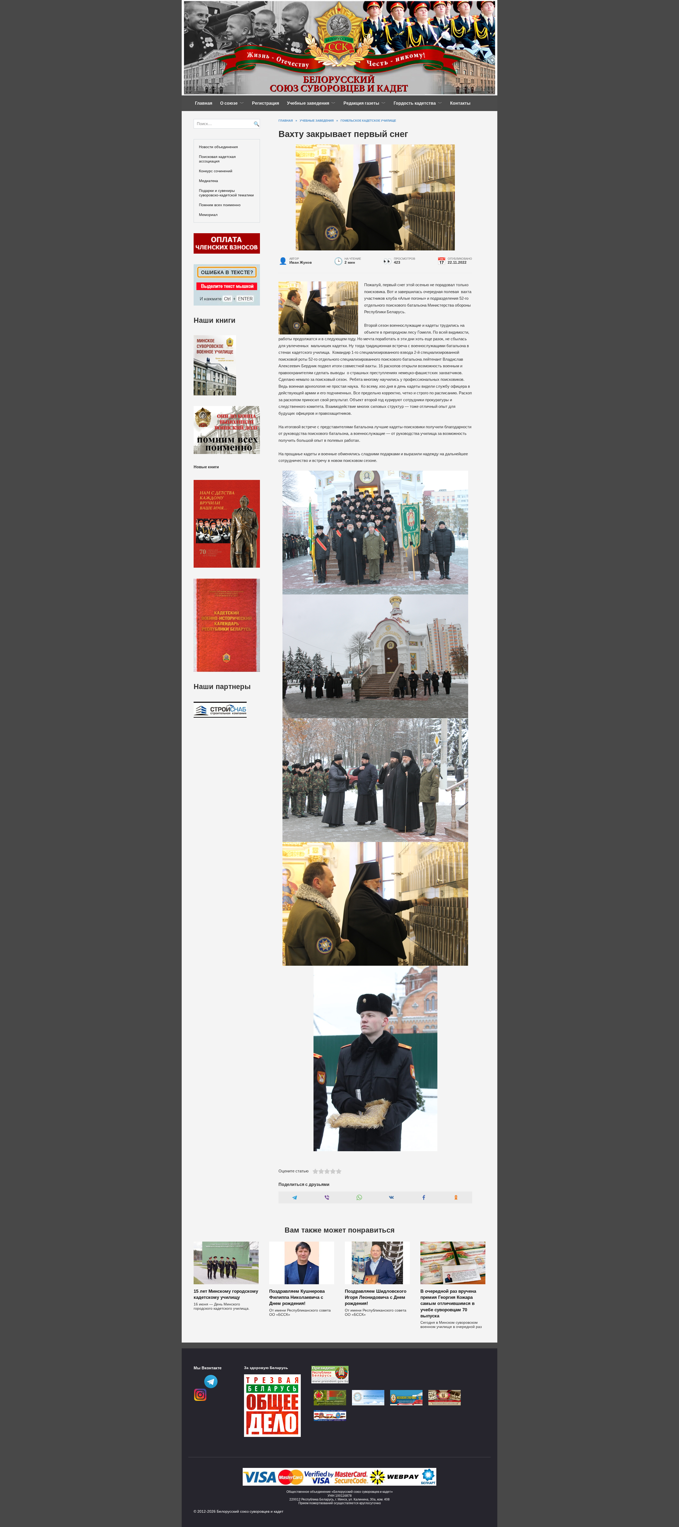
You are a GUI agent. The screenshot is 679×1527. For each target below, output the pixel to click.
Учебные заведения (308, 103)
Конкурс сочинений (215, 171)
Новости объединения (218, 147)
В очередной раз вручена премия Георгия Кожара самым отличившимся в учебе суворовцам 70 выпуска (448, 1303)
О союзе (229, 103)
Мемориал (208, 215)
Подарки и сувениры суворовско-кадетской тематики (226, 192)
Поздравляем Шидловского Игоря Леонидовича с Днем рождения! (375, 1297)
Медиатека (208, 181)
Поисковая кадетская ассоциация (217, 159)
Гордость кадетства (415, 103)
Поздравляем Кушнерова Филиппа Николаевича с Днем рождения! (297, 1297)
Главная (203, 103)
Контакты (460, 103)
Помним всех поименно (220, 205)
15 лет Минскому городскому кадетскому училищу (226, 1294)
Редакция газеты (361, 103)
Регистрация (265, 103)
